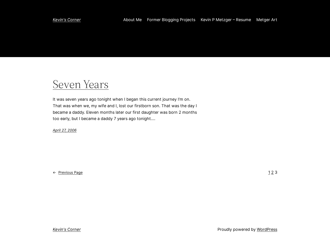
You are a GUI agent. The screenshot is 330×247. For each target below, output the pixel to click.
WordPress (267, 229)
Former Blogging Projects (171, 19)
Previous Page (68, 172)
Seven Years (81, 84)
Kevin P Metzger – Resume (226, 19)
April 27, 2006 (65, 130)
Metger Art (266, 19)
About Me (132, 19)
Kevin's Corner (67, 19)
